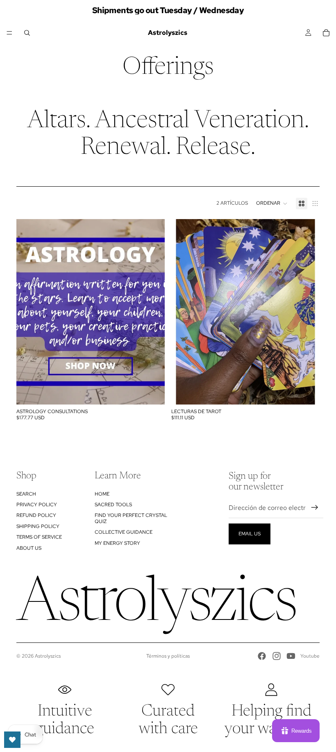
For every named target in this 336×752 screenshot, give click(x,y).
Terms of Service (39, 537)
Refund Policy (36, 515)
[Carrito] (326, 33)
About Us (28, 548)
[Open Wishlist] (12, 739)
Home (102, 494)
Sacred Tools (113, 504)
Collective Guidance (123, 532)
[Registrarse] (314, 507)
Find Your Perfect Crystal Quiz (131, 518)
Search (26, 494)
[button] (272, 203)
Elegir (313, 392)
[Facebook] (262, 656)
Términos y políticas (168, 656)
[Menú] (9, 32)
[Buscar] (27, 33)
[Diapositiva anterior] (183, 312)
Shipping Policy (37, 526)
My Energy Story (117, 543)
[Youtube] (291, 656)
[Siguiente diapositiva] (307, 312)
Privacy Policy (36, 504)
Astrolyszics (48, 656)
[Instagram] (277, 656)
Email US (249, 533)
